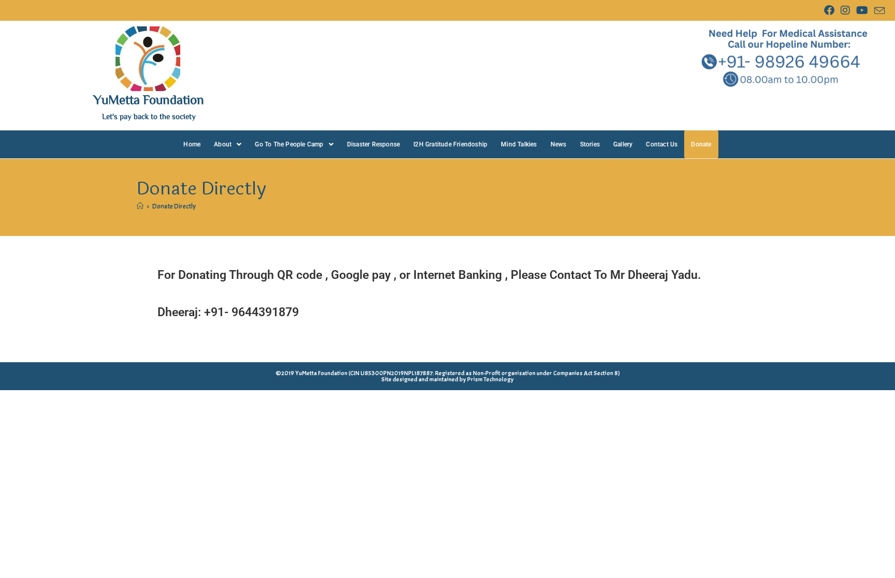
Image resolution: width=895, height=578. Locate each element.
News (559, 144)
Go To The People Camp (289, 144)
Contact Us (661, 144)
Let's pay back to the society (149, 116)
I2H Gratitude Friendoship (450, 144)
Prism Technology (490, 379)
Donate (701, 144)
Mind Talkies (519, 144)
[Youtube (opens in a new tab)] (862, 10)
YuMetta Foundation (148, 99)
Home (191, 144)
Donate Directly (174, 206)
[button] (227, 144)
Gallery (622, 144)
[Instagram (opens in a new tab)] (845, 10)
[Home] (140, 206)
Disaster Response (373, 144)
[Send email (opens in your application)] (878, 11)
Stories (590, 144)
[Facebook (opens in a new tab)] (829, 10)
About (223, 144)
